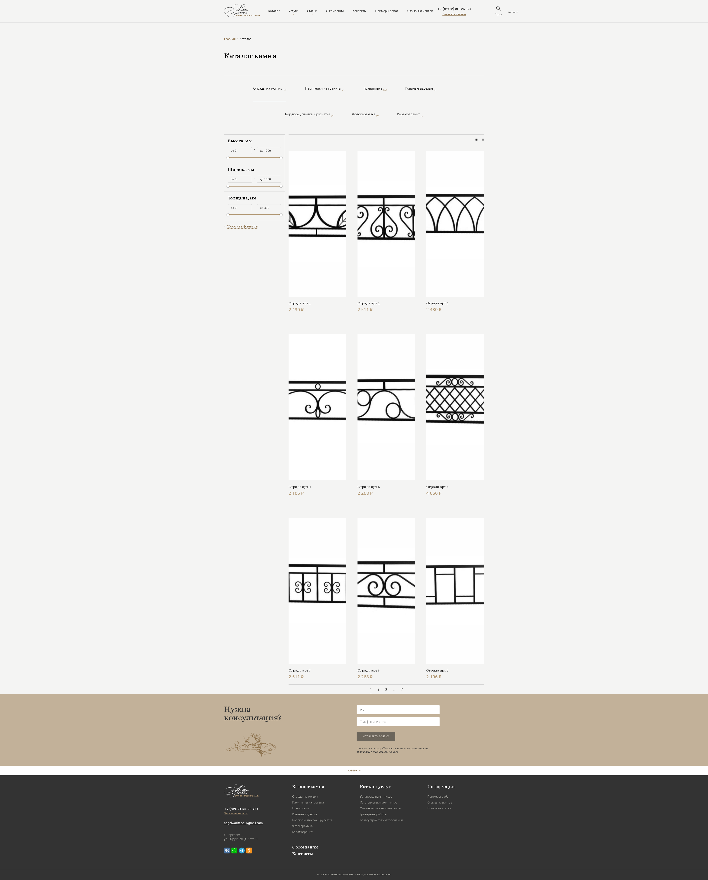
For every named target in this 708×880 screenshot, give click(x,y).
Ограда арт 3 (437, 303)
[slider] (228, 157)
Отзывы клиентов (420, 11)
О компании (335, 11)
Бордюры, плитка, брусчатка (312, 820)
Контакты (359, 11)
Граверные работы (373, 814)
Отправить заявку (376, 736)
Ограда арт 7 (299, 670)
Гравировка (300, 808)
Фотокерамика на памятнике (380, 808)
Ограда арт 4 (300, 487)
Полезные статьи (439, 808)
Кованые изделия (304, 814)
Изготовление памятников (378, 802)
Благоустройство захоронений (381, 820)
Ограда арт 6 (437, 487)
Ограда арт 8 (369, 670)
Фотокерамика (302, 826)
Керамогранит (302, 832)
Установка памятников (376, 796)
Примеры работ (386, 11)
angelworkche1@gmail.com (243, 822)
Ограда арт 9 (437, 670)
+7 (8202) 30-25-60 (454, 9)
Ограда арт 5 (369, 487)
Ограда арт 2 (369, 303)
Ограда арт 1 (300, 303)
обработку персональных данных (377, 752)
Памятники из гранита (308, 802)
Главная (230, 39)
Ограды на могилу (305, 796)
